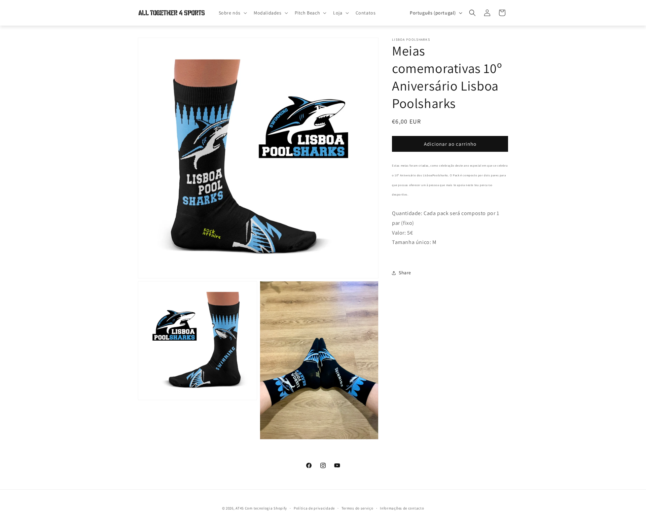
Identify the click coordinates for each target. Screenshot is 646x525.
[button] (232, 13)
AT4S (240, 508)
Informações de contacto (402, 508)
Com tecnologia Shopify (266, 508)
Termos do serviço (357, 508)
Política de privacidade (314, 508)
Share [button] (405, 273)
